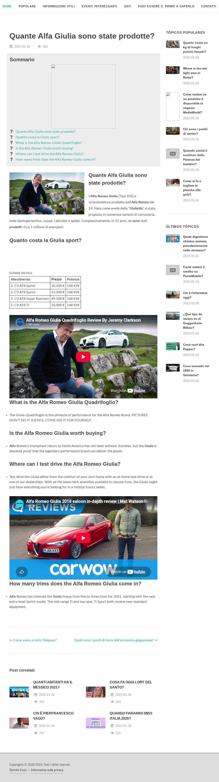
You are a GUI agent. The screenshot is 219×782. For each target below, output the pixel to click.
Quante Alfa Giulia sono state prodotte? (45, 131)
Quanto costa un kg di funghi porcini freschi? (195, 47)
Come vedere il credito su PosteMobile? (194, 271)
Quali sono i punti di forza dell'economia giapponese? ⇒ (115, 640)
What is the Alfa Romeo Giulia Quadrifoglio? (49, 143)
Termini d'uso (18, 770)
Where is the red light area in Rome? (195, 73)
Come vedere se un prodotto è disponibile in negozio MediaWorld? (194, 103)
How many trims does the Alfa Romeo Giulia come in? (56, 159)
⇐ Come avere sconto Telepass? (33, 640)
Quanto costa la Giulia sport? (37, 137)
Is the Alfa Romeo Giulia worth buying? (45, 148)
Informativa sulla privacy (47, 770)
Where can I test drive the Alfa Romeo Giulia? (50, 154)
